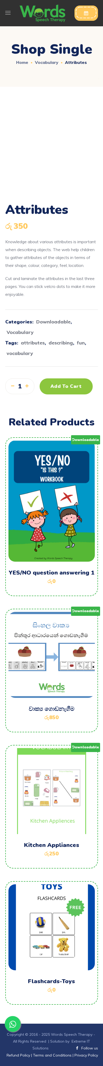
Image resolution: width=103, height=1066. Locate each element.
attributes (33, 343)
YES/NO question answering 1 (51, 573)
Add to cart (66, 386)
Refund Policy (19, 1055)
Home (22, 62)
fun (81, 343)
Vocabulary (46, 62)
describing (61, 343)
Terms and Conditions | (53, 1055)
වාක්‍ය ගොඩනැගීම (51, 709)
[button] (86, 13)
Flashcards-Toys (51, 981)
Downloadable (53, 322)
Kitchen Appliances (51, 845)
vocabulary (20, 353)
